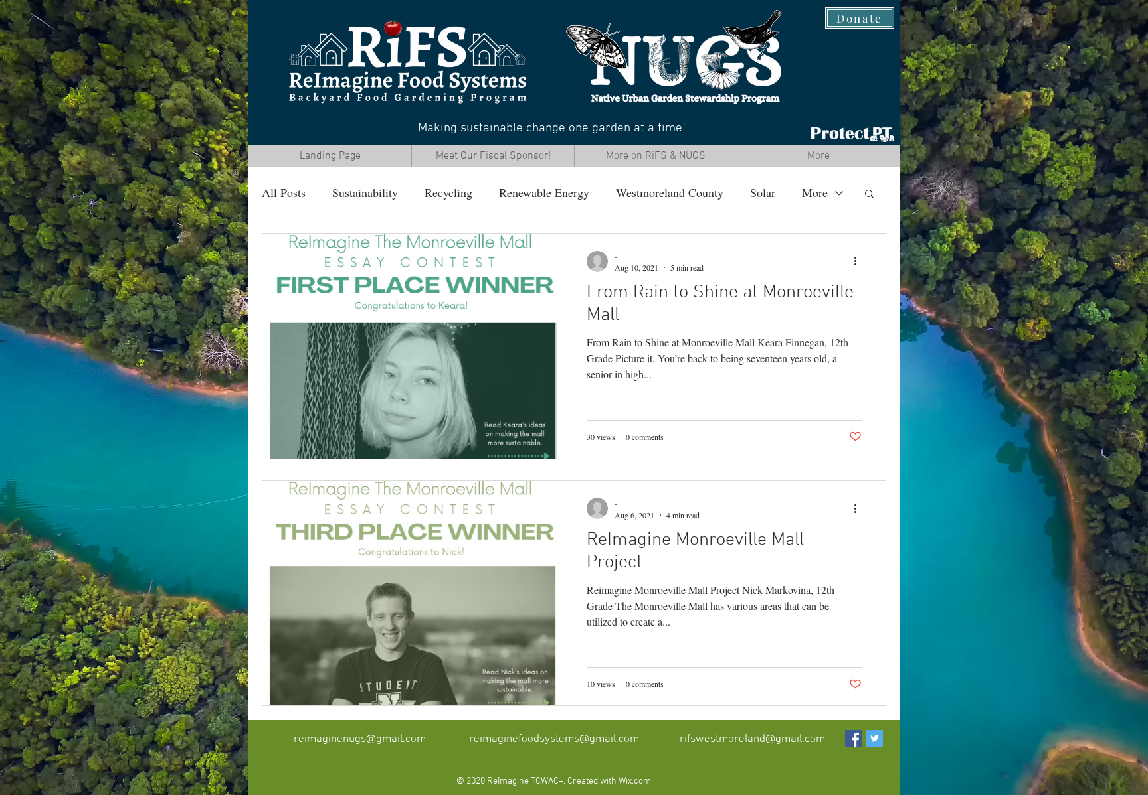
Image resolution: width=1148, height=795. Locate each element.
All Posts (284, 192)
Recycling (448, 192)
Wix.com (635, 781)
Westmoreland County (669, 192)
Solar (762, 192)
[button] (869, 195)
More (815, 192)
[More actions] (860, 261)
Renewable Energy (544, 192)
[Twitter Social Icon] (874, 738)
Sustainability (365, 192)
